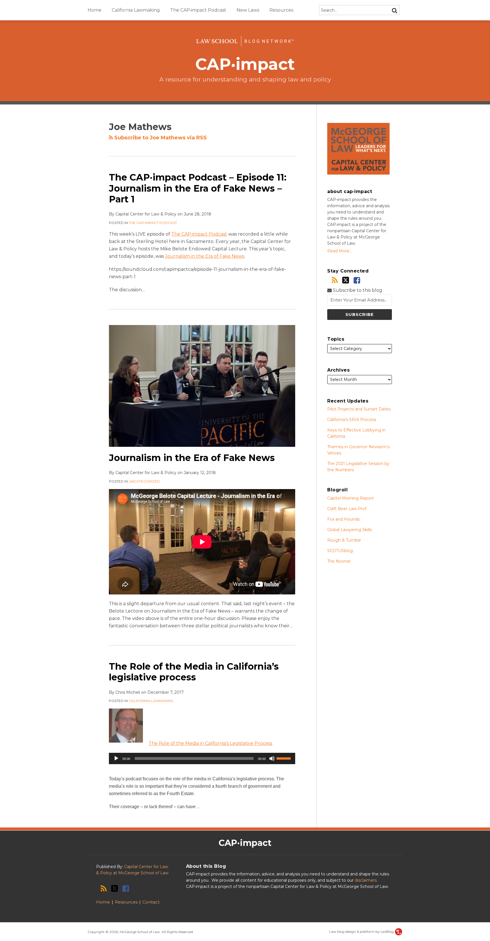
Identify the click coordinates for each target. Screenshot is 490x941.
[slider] (284, 758)
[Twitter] (345, 280)
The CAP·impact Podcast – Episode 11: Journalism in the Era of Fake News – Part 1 (197, 188)
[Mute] (272, 758)
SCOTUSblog (340, 550)
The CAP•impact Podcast (198, 10)
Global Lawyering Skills (349, 529)
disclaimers (366, 880)
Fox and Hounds (343, 519)
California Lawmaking (136, 10)
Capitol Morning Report (350, 498)
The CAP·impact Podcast (199, 234)
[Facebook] (357, 280)
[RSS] (335, 280)
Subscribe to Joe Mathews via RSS (160, 138)
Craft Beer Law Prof (346, 508)
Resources (281, 10)
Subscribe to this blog (357, 290)
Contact (151, 902)
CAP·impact (245, 64)
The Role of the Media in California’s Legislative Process (210, 743)
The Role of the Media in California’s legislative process (194, 672)
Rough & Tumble (344, 540)
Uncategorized (144, 481)
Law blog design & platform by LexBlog (361, 931)
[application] (202, 758)
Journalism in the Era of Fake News (204, 256)
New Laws (247, 10)
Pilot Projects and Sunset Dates (358, 409)
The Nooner (339, 561)
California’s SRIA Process (351, 419)
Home (95, 10)
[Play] (116, 758)
